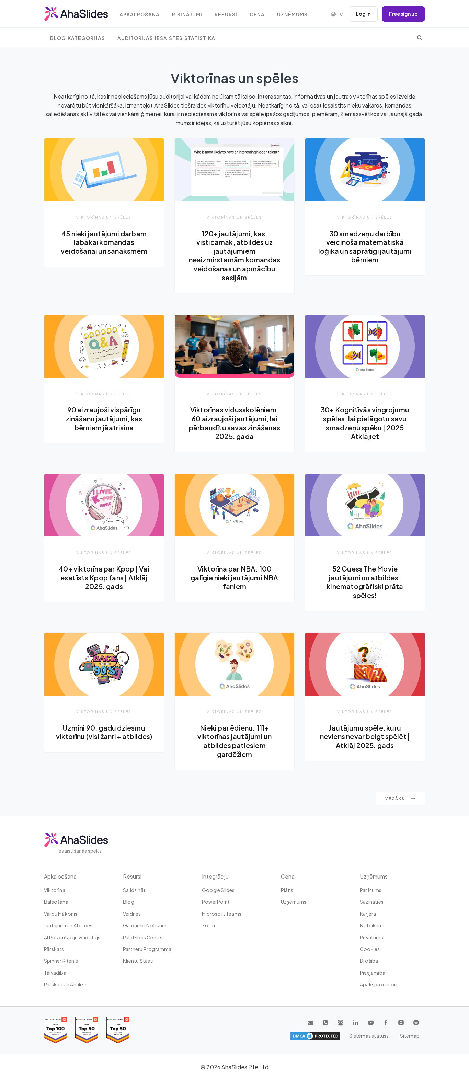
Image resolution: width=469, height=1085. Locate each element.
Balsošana (56, 901)
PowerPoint (216, 901)
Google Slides (218, 890)
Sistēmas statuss (369, 1035)
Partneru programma (147, 949)
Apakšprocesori (378, 984)
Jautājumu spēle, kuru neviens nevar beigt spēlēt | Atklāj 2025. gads (365, 736)
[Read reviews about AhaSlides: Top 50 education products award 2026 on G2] (86, 1030)
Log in (363, 14)
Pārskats (54, 949)
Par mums (371, 890)
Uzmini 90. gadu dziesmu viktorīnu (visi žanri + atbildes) (104, 732)
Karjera (368, 914)
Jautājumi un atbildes (68, 925)
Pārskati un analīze (65, 984)
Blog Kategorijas (77, 38)
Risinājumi (187, 15)
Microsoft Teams (221, 914)
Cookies (370, 949)
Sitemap (410, 1035)
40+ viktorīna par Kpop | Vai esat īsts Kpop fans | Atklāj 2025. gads (104, 577)
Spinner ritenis (61, 961)
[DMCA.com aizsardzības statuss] (315, 1036)
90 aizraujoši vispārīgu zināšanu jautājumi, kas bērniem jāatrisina (104, 418)
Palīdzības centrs (142, 937)
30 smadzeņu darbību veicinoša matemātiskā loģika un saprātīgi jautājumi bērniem (365, 246)
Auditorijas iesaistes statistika (166, 38)
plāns (287, 890)
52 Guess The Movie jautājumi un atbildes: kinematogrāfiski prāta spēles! (365, 582)
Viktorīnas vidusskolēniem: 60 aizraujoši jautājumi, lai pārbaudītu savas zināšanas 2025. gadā (234, 423)
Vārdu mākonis (61, 914)
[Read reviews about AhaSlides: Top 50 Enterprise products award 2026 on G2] (117, 1030)
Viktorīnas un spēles (103, 217)
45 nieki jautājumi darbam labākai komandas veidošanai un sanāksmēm (104, 242)
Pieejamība (372, 973)
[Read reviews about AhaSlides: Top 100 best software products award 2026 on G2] (55, 1030)
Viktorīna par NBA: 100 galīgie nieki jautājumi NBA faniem (234, 577)
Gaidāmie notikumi (145, 925)
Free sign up (403, 14)
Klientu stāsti (138, 961)
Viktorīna (54, 890)
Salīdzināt (134, 890)
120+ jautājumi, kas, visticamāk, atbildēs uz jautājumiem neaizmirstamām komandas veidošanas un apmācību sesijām (235, 255)
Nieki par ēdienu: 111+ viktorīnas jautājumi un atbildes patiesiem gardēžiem (234, 741)
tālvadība (55, 973)
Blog (128, 901)
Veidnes (132, 914)
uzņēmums (292, 15)
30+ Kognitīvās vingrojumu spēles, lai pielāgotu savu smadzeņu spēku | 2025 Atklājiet (365, 423)
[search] (419, 37)
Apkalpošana (139, 15)
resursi (226, 15)
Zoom (209, 925)
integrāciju (215, 876)
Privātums (371, 937)
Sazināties (372, 901)
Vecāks (395, 798)
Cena (257, 15)
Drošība (369, 961)
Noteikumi (372, 925)
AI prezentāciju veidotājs (72, 937)
